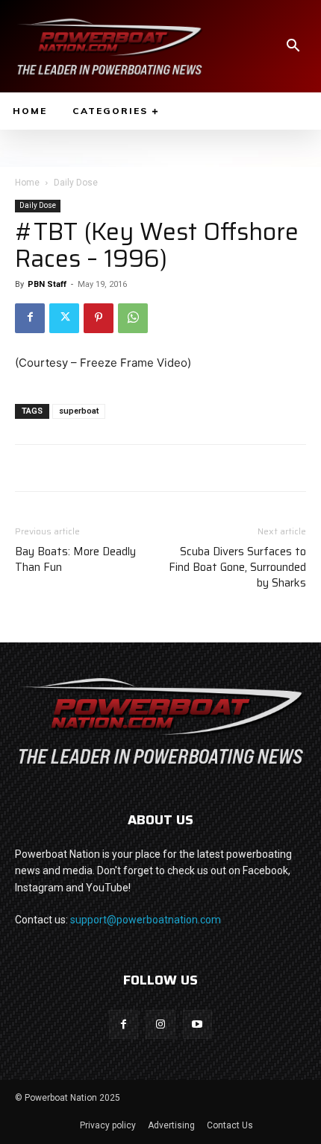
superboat (79, 411)
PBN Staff (47, 284)
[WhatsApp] (133, 318)
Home (27, 182)
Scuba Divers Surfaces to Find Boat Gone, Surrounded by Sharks (237, 567)
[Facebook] (30, 318)
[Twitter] (64, 318)
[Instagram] (160, 1024)
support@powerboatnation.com (145, 920)
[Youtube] (197, 1024)
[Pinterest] (98, 318)
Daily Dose (76, 182)
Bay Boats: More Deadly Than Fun (75, 559)
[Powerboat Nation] (110, 46)
